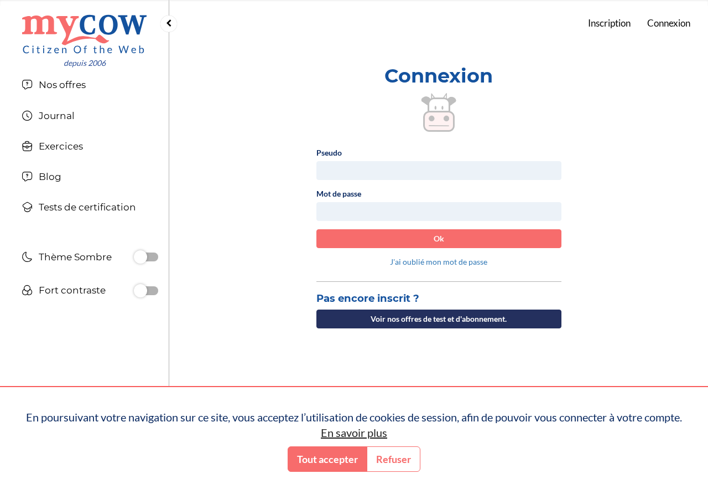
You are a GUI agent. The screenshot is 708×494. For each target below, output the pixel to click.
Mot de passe (338, 193)
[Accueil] (84, 34)
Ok (439, 238)
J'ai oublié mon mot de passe (438, 261)
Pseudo (329, 152)
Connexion (668, 23)
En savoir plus (354, 432)
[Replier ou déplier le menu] (168, 24)
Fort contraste (72, 290)
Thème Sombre (75, 257)
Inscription (609, 23)
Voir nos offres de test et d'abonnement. (439, 318)
